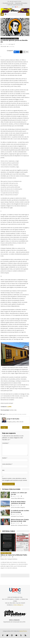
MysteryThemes (23, 631)
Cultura (10, 414)
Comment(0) (11, 46)
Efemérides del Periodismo (21, 3)
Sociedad (24, 414)
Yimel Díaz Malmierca (17, 498)
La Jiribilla (9, 406)
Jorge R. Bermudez (13, 419)
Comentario (5, 443)
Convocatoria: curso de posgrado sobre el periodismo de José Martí (26, 427)
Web (3, 470)
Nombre (4, 458)
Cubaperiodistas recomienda (9, 38)
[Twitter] (21, 52)
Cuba (7, 414)
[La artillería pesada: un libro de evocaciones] (5, 513)
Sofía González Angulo (18, 507)
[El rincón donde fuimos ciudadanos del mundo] (5, 504)
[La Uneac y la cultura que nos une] (5, 495)
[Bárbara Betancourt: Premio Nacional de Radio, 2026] (5, 522)
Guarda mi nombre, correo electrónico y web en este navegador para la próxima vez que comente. (14, 479)
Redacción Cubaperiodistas (19, 525)
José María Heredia (16, 414)
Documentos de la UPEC (8, 3)
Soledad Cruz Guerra (17, 516)
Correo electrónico (7, 464)
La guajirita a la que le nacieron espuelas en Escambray (5, 427)
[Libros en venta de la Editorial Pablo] (15, 542)
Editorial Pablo (8, 531)
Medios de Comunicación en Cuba (15, 4)
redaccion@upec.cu (18, 605)
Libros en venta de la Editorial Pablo (14, 555)
